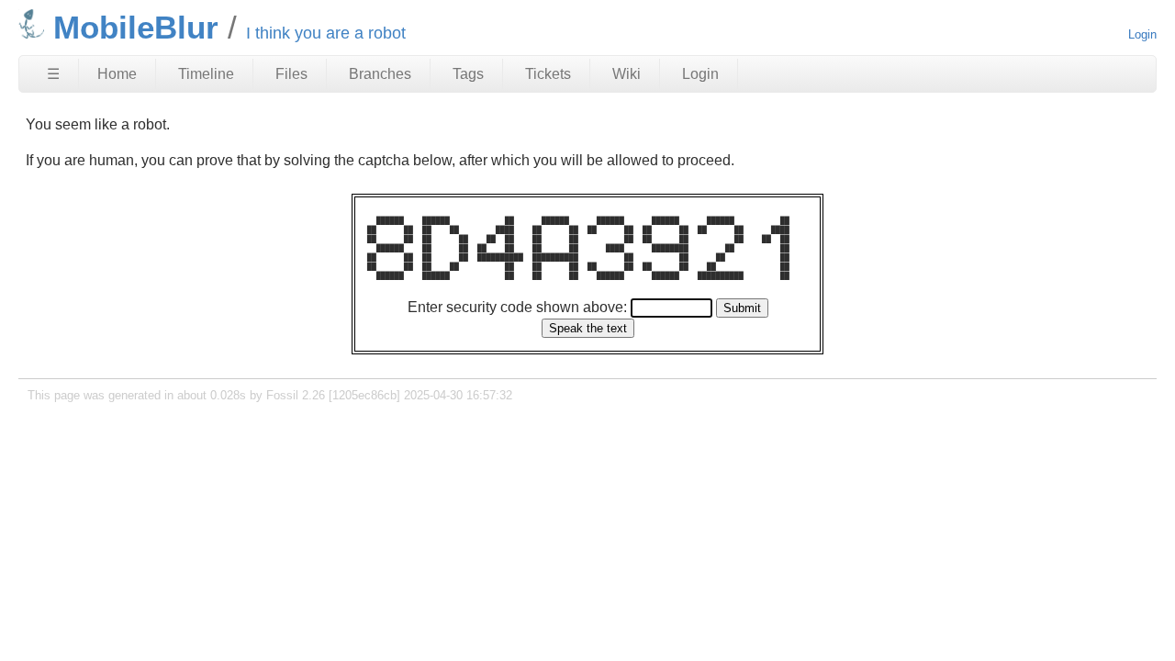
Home (117, 74)
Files (291, 74)
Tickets (548, 74)
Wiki (626, 74)
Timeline (206, 74)
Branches (380, 74)
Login (1142, 34)
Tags (468, 74)
